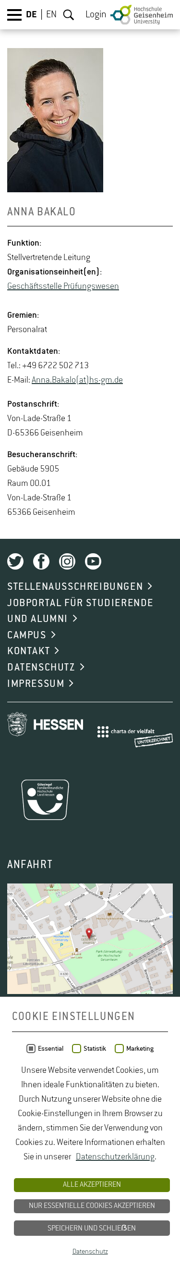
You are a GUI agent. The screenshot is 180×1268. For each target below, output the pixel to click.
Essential (50, 1049)
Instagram (67, 561)
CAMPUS (27, 635)
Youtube (93, 561)
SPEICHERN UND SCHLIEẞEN (92, 1228)
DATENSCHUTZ (41, 667)
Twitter (15, 561)
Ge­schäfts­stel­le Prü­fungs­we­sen (63, 286)
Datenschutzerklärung (115, 1157)
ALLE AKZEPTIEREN (92, 1185)
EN (51, 15)
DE (31, 15)
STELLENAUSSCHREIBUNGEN (75, 587)
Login (96, 15)
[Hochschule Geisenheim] (141, 15)
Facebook (41, 561)
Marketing (140, 1049)
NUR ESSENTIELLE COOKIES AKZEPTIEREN (92, 1206)
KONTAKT (28, 651)
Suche (68, 15)
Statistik (95, 1049)
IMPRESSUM (35, 684)
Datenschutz (90, 1252)
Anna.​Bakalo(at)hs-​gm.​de (77, 380)
